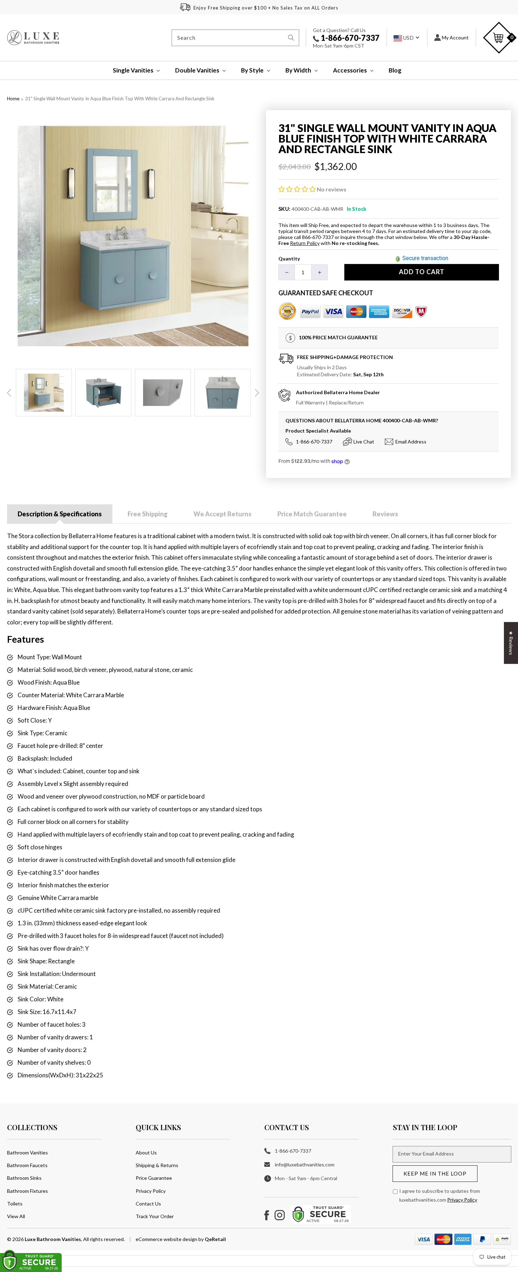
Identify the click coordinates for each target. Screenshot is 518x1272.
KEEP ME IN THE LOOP (435, 1173)
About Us (146, 1152)
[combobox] (235, 38)
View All (16, 1216)
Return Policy (305, 243)
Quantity (289, 259)
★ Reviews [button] (511, 643)
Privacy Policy (151, 1191)
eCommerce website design (167, 1239)
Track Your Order (155, 1216)
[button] (131, 70)
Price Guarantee (154, 1178)
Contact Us (148, 1204)
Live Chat (363, 442)
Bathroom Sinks (24, 1178)
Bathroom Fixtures (27, 1191)
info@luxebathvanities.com (304, 1164)
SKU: (284, 209)
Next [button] (257, 393)
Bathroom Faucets (27, 1165)
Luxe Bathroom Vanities (53, 1239)
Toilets (15, 1204)
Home (13, 98)
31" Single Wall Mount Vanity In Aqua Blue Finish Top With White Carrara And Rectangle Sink (120, 98)
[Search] (291, 37)
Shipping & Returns (157, 1165)
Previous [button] (9, 393)
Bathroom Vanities (27, 1152)
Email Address (410, 442)
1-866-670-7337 (349, 38)
